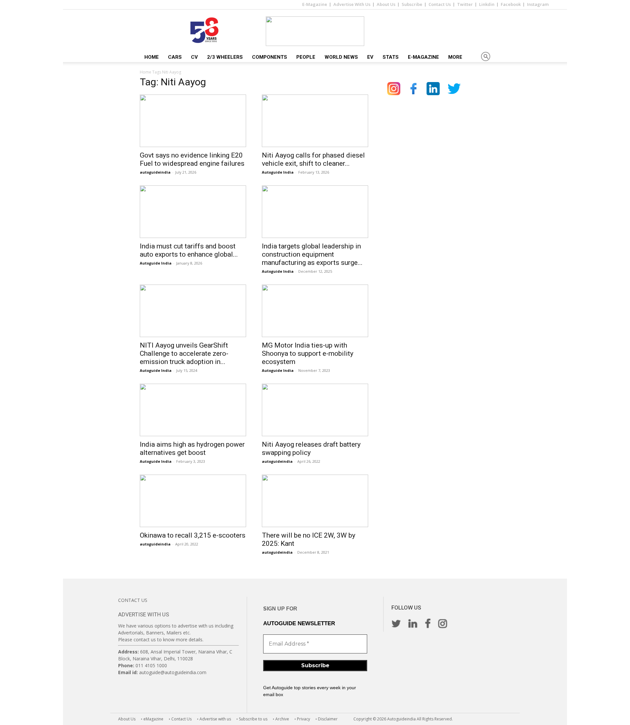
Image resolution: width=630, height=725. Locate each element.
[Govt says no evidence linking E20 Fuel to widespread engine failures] (193, 121)
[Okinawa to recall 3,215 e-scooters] (193, 501)
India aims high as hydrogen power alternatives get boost (192, 448)
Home (151, 57)
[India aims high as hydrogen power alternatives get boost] (193, 410)
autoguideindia (155, 172)
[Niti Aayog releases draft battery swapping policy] (315, 410)
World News (341, 57)
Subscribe (412, 4)
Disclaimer (328, 719)
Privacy (303, 719)
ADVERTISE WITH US (143, 614)
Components (269, 57)
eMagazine (153, 719)
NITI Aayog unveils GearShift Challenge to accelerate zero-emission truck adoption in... (184, 353)
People (305, 57)
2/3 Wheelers (225, 57)
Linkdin (486, 4)
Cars (175, 57)
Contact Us (440, 4)
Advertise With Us (351, 4)
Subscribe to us (253, 719)
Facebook (511, 4)
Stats (391, 57)
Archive (282, 719)
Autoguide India (278, 172)
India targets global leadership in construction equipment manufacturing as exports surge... (312, 254)
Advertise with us (215, 719)
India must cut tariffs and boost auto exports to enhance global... (189, 250)
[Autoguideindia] (315, 31)
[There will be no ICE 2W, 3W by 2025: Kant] (315, 501)
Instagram (538, 4)
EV (370, 57)
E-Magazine (314, 4)
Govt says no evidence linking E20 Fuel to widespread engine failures (192, 159)
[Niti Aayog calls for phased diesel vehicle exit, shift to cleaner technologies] (315, 121)
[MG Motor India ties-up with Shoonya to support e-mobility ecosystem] (315, 311)
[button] (485, 57)
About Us (386, 4)
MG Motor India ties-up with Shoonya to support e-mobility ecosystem (307, 353)
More (455, 57)
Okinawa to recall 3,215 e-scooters (192, 535)
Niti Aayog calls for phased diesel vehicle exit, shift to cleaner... (313, 159)
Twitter (465, 4)
